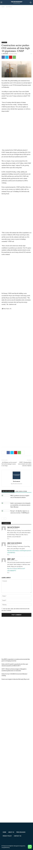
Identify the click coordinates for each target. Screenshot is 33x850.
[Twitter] (6, 57)
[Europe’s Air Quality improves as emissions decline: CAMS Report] (6, 512)
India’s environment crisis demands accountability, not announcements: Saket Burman (20, 505)
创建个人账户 (11, 559)
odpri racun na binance (14, 543)
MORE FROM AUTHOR (21, 491)
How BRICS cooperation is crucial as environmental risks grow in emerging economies (16, 660)
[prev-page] (3, 518)
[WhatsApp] (14, 57)
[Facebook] (3, 57)
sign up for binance (13, 527)
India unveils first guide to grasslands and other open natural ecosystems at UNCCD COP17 (15, 664)
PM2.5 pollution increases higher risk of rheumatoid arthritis (19, 496)
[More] (18, 57)
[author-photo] (16, 479)
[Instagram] (9, 840)
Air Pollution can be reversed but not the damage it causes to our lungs (9, 463)
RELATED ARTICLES (8, 491)
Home (3, 6)
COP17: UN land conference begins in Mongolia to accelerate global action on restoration (14, 669)
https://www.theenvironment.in (16, 483)
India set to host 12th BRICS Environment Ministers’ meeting (14, 674)
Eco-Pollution (9, 6)
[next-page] (5, 518)
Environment (5, 53)
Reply (8, 538)
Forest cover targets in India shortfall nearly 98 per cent (15, 679)
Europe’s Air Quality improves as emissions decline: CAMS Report (19, 512)
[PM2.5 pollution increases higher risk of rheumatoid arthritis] (6, 497)
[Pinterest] (10, 57)
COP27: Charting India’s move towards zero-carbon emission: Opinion (24, 463)
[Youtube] (21, 840)
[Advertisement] (16, 24)
